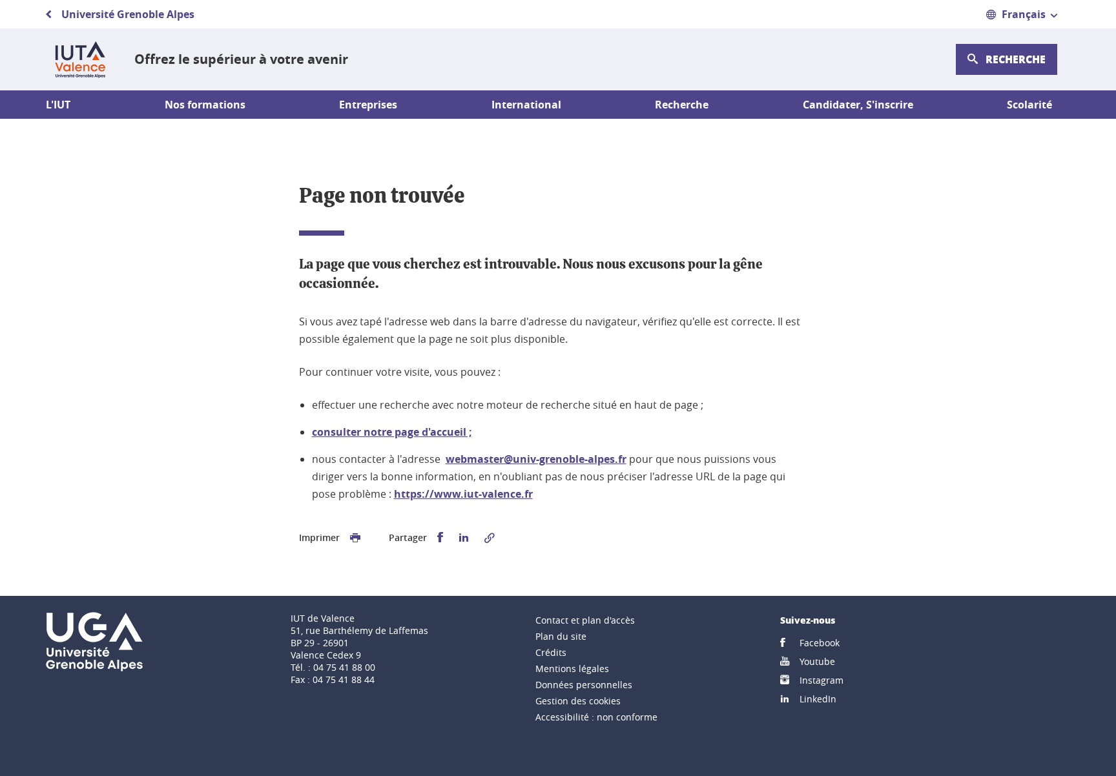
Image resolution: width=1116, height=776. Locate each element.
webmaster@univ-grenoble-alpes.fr (536, 459)
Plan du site (560, 636)
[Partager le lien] (489, 538)
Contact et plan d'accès (585, 620)
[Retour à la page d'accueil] (80, 59)
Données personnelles (583, 685)
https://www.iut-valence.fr (463, 494)
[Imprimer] (355, 538)
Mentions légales (572, 668)
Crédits (550, 652)
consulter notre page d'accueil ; (392, 432)
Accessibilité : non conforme (596, 717)
